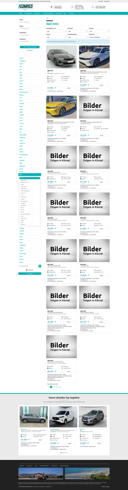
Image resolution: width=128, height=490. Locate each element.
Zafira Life (23, 224)
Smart (21, 242)
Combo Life (23, 192)
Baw (21, 72)
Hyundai (22, 115)
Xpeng (21, 262)
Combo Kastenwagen (25, 190)
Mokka (22, 207)
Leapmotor (22, 137)
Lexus (21, 140)
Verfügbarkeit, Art (51, 28)
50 (53, 387)
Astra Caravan (24, 180)
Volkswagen (23, 253)
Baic (21, 69)
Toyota (21, 251)
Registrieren (107, 1)
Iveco (21, 120)
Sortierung (92, 34)
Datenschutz (54, 465)
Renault (22, 233)
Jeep (21, 126)
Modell (21, 26)
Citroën (21, 81)
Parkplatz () (30, 270)
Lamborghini (23, 135)
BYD (21, 78)
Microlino (22, 160)
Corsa (22, 195)
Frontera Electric (24, 201)
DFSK (21, 89)
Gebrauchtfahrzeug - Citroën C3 (63, 427)
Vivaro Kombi (23, 218)
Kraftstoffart (23, 32)
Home (20, 13)
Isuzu (21, 117)
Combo (22, 184)
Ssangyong (22, 245)
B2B (65, 13)
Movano (22, 212)
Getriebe (91, 28)
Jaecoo (21, 123)
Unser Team (59, 13)
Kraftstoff (70, 28)
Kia (20, 132)
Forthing (22, 103)
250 (60, 387)
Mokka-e (22, 209)
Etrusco (22, 95)
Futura (21, 109)
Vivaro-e (22, 220)
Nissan (21, 169)
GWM (21, 112)
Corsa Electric (23, 197)
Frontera (22, 199)
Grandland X (23, 205)
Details (68, 88)
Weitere (22, 259)
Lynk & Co (22, 143)
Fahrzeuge (37, 13)
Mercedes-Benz (24, 154)
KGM (21, 129)
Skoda (21, 239)
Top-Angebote (28, 13)
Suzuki (21, 248)
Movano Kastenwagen (25, 214)
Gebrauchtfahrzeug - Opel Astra (61, 69)
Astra (22, 178)
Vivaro (22, 216)
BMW (21, 75)
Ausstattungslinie (72, 34)
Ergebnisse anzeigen (29, 47)
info (47, 18)
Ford (21, 100)
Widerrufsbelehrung (44, 465)
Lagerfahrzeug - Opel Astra (94, 69)
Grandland (23, 203)
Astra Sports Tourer (25, 182)
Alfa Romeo (23, 61)
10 (48, 387)
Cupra (21, 83)
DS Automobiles (24, 92)
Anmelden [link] (30, 273)
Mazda (21, 152)
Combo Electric (24, 188)
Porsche (22, 231)
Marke (21, 19)
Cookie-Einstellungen (64, 465)
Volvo (21, 256)
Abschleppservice (48, 13)
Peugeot (22, 228)
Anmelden (100, 1)
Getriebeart (23, 39)
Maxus (21, 149)
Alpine (21, 64)
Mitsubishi (22, 166)
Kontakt (71, 13)
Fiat (21, 98)
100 (57, 387)
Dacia (21, 86)
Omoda (21, 171)
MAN (21, 146)
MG (20, 157)
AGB (36, 465)
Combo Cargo (23, 186)
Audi (21, 66)
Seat (21, 236)
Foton (21, 106)
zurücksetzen (30, 50)
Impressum (29, 465)
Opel (21, 174)
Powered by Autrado (105, 486)
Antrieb (48, 34)
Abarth (21, 58)
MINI (21, 163)
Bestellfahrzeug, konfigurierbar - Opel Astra (61, 168)
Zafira (22, 222)
